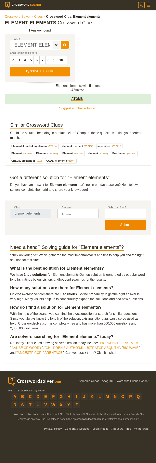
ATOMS (77, 98)
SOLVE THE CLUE (41, 71)
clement (98, 153)
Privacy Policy (53, 428)
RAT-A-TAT (132, 343)
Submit (125, 225)
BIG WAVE (131, 348)
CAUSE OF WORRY (26, 348)
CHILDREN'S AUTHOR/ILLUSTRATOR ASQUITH (82, 348)
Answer (66, 207)
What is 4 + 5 (117, 207)
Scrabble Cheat (89, 380)
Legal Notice (100, 428)
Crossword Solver (18, 16)
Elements (47, 153)
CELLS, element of (26, 160)
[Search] (141, 5)
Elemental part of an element (34, 146)
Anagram (108, 380)
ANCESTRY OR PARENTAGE (40, 352)
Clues (38, 16)
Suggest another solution (77, 108)
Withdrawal (141, 428)
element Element (77, 146)
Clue (17, 39)
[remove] (56, 45)
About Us (117, 428)
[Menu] (149, 5)
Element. (72, 153)
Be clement (124, 153)
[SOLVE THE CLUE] (65, 45)
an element (109, 146)
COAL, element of (60, 160)
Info (128, 428)
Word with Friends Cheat (132, 380)
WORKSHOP (109, 343)
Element (21, 153)
